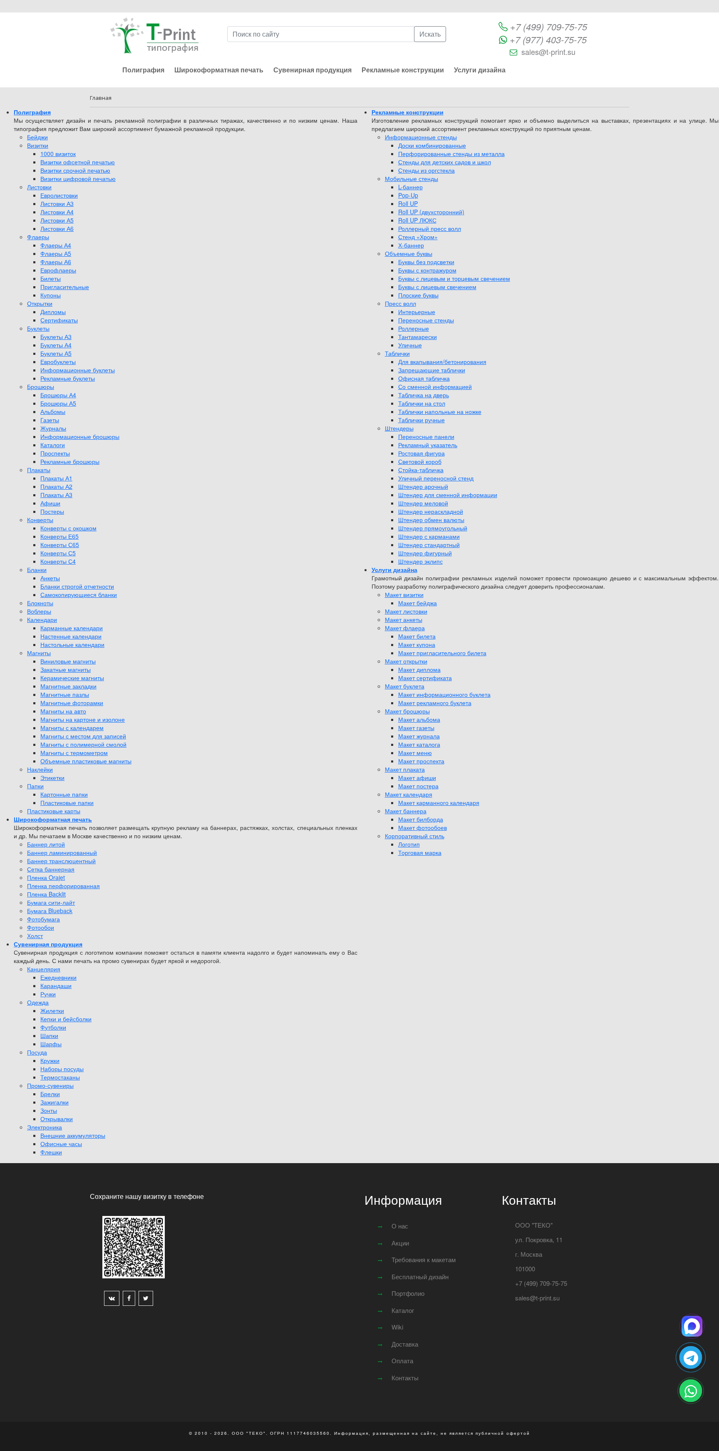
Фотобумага (43, 919)
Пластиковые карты (53, 811)
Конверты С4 (58, 561)
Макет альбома (419, 719)
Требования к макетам (424, 1259)
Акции (400, 1242)
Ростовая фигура (421, 453)
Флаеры (38, 237)
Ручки (48, 994)
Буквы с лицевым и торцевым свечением (454, 278)
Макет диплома (419, 669)
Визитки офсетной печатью (77, 162)
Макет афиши (417, 777)
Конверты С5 (58, 553)
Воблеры (39, 611)
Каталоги (52, 445)
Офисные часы (61, 1143)
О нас (400, 1225)
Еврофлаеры (58, 270)
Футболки (53, 1027)
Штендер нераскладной (430, 511)
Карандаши (56, 985)
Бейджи (37, 137)
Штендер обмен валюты (431, 519)
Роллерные (413, 328)
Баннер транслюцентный (61, 861)
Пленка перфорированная (63, 885)
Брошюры (40, 386)
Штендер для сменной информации (447, 494)
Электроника (44, 1127)
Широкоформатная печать (218, 69)
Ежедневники (58, 977)
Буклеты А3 (56, 336)
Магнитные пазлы (64, 694)
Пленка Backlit (46, 894)
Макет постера (418, 786)
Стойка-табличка (421, 470)
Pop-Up (408, 195)
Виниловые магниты (68, 661)
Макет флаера (405, 628)
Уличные (410, 345)
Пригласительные (64, 286)
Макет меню (415, 752)
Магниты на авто (63, 711)
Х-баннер (411, 245)
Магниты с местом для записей (83, 736)
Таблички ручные (421, 420)
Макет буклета (404, 686)
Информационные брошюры (79, 436)
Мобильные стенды (411, 178)
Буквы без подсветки (426, 262)
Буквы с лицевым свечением (437, 286)
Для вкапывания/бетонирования (442, 361)
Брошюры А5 (58, 403)
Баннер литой (46, 844)
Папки (35, 786)
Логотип (409, 844)
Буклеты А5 (56, 353)
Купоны (50, 295)
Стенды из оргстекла (426, 170)
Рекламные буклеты (67, 378)
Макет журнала (419, 736)
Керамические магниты (72, 678)
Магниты (39, 653)
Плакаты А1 (56, 478)
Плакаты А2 (56, 486)
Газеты (49, 420)
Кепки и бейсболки (66, 1019)
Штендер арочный (423, 486)
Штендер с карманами (429, 536)
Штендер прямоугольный (432, 528)
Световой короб (419, 461)
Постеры (52, 511)
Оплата (402, 1360)
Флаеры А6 (55, 262)
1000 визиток (58, 153)
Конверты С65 (59, 544)
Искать (430, 34)
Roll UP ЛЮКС (417, 220)
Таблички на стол (421, 403)
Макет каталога (419, 744)
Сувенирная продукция (312, 69)
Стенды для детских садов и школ (444, 162)
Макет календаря (408, 794)
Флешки (51, 1152)
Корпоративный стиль (414, 836)
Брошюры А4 (58, 395)
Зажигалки (54, 1102)
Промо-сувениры (50, 1085)
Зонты (48, 1110)
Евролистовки (59, 195)
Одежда (38, 1002)
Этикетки (52, 777)
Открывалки (56, 1118)
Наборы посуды (62, 1069)
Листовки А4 (57, 212)
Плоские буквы (418, 295)
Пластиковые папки (67, 802)
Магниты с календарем (72, 727)
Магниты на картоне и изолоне (82, 719)
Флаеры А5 (55, 253)
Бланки (37, 569)
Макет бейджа (417, 603)
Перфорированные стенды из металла (451, 153)
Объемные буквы (408, 253)
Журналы (53, 428)
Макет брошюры (407, 711)
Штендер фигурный (425, 553)
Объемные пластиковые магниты (85, 761)
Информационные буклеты (77, 370)
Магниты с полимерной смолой (83, 744)
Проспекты (55, 453)
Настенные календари (71, 636)
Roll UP (408, 203)
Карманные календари (71, 628)
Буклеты (38, 328)
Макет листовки (406, 611)
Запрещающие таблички (431, 370)
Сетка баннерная (50, 869)
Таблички (397, 353)
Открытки (39, 303)
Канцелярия (43, 969)
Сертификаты (59, 320)
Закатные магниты (65, 669)
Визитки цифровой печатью (78, 178)
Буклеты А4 (56, 345)
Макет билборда (420, 819)
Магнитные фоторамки (71, 702)
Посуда (37, 1052)
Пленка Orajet (46, 877)
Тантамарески (417, 336)
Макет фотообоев (422, 827)
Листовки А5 (57, 220)
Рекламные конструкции (403, 69)
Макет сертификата (425, 678)
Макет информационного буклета (444, 694)
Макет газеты (416, 727)
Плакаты (38, 470)
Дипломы (53, 311)
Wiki (397, 1326)
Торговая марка (419, 852)
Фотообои (40, 927)
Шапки (49, 1035)
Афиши (50, 503)
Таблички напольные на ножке (439, 411)
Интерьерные (416, 311)
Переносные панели (426, 436)
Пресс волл (400, 303)
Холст (35, 935)
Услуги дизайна (480, 69)
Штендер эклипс (420, 561)
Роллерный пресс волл (429, 228)
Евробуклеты (58, 361)
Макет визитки (404, 594)
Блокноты (40, 603)
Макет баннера (405, 811)
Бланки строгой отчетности (77, 586)
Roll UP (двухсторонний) (431, 212)
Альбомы (52, 411)
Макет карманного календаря (438, 802)
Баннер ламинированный (62, 852)
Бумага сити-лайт (51, 902)
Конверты (40, 519)
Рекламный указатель (427, 445)
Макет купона (416, 644)
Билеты (50, 278)
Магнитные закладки (68, 686)
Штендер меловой (423, 503)
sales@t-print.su (548, 51)
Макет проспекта (421, 761)
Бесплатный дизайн (420, 1276)
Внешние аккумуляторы (72, 1135)
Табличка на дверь (423, 395)
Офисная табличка (424, 378)
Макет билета (417, 636)
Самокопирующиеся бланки (78, 594)
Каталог (403, 1310)
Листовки (39, 187)
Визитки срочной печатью (75, 170)
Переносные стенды (426, 320)
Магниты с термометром (74, 752)
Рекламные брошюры (69, 461)
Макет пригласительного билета (442, 653)
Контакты (405, 1377)
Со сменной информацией (435, 386)
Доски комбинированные (432, 145)
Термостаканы (60, 1077)
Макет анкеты (403, 619)
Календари (42, 619)
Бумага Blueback (49, 910)
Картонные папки (64, 794)
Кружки (50, 1060)
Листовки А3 (57, 203)
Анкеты (50, 578)
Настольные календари (72, 644)
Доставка (405, 1344)
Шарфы (51, 1044)
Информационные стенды (421, 137)
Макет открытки (406, 661)
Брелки (50, 1093)
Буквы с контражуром (427, 270)
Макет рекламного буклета (434, 702)
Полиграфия (143, 69)
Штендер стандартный (429, 544)
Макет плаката (405, 769)
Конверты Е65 (59, 536)
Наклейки (40, 769)
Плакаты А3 (56, 494)
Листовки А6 (57, 228)
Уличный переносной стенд (436, 478)
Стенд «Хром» (418, 237)
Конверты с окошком (68, 528)
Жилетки (52, 1010)
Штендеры (399, 428)
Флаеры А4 (55, 245)
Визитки (37, 145)
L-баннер (410, 187)
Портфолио (408, 1293)
